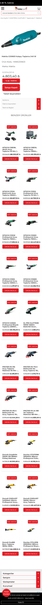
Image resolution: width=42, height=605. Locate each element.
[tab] (21, 100)
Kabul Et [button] (21, 602)
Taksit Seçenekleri (12, 94)
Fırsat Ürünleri (6, 593)
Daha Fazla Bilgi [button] (29, 598)
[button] (21, 100)
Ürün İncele (10, 159)
